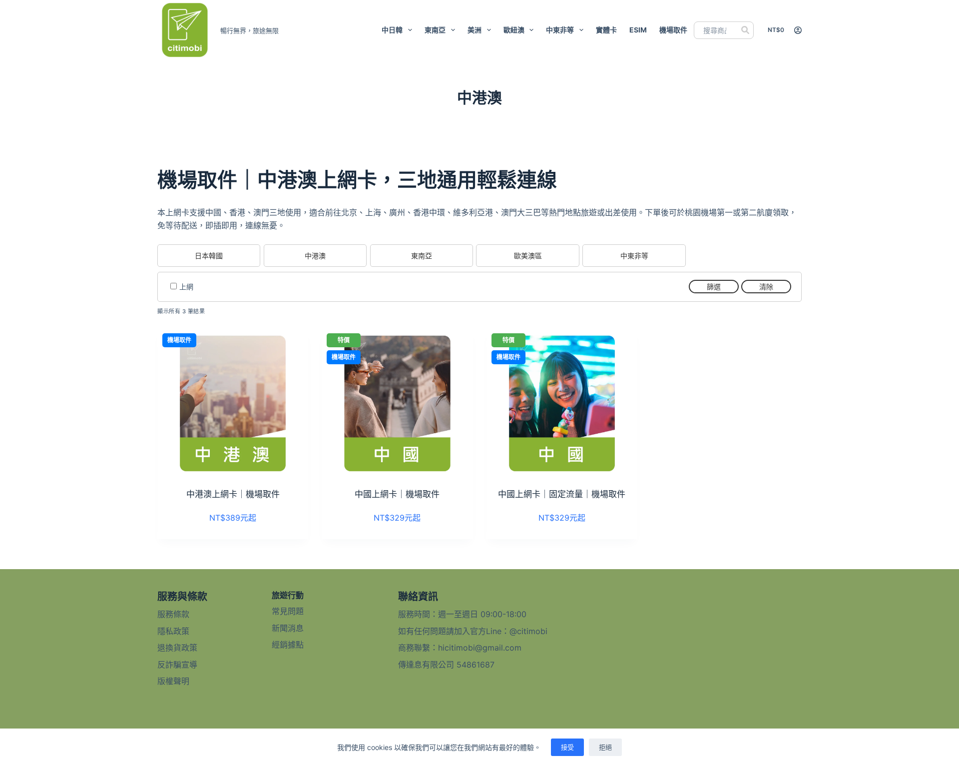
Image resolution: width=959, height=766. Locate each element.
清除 (766, 286)
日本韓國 (209, 255)
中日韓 (392, 29)
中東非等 (560, 29)
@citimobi (528, 631)
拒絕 (605, 747)
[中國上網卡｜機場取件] (397, 403)
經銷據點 (288, 645)
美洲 (474, 29)
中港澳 (315, 255)
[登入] (798, 30)
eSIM (638, 29)
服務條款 (173, 614)
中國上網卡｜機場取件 (397, 494)
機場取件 (673, 29)
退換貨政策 (177, 648)
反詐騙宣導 (177, 665)
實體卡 (606, 29)
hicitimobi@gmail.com (479, 648)
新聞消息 (288, 628)
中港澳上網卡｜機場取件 (233, 494)
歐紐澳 (513, 29)
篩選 (714, 286)
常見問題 (288, 611)
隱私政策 (173, 631)
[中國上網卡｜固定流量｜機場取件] (561, 403)
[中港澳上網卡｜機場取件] (232, 403)
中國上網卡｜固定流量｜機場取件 (561, 494)
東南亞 (435, 29)
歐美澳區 (528, 255)
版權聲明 (173, 681)
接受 (567, 747)
